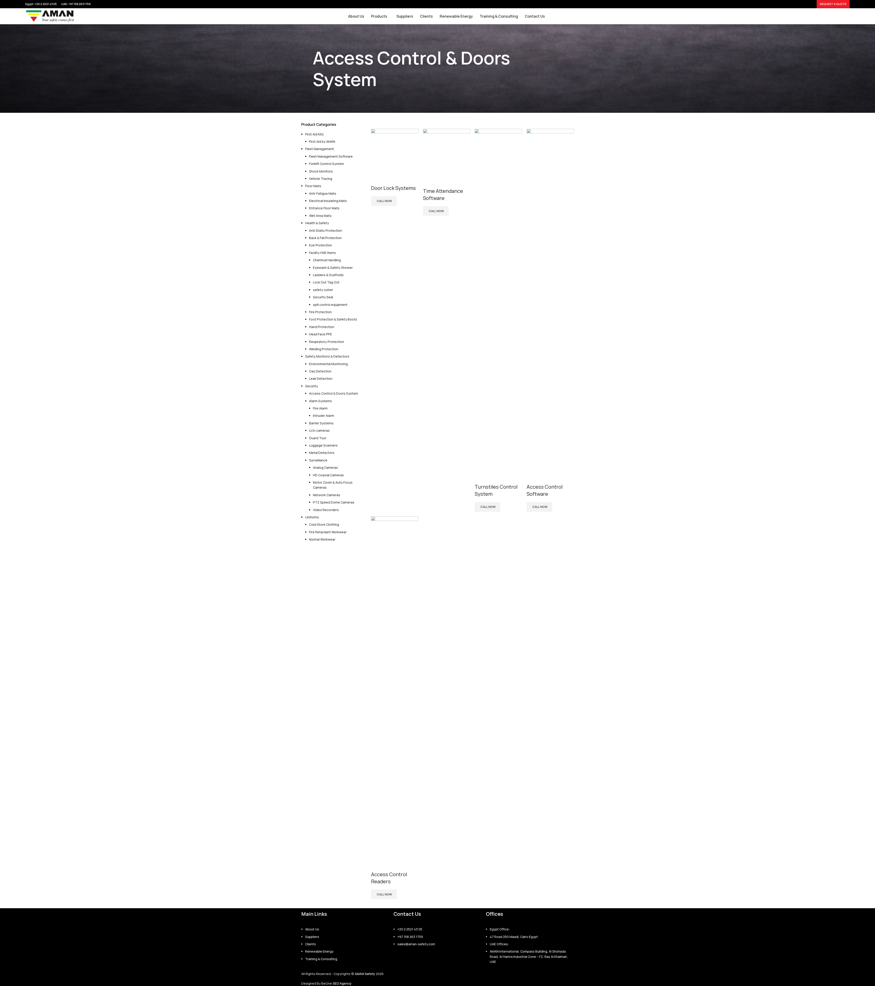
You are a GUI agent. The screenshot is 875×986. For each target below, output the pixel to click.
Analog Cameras (325, 467)
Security (311, 386)
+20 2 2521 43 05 (409, 929)
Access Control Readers (389, 878)
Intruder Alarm (323, 415)
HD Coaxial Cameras (328, 475)
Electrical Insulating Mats (328, 201)
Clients (310, 944)
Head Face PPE (320, 334)
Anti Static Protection (325, 230)
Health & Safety (317, 223)
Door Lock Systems (393, 188)
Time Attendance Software (443, 195)
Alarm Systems (320, 401)
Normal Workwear (322, 539)
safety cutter (323, 290)
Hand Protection (321, 327)
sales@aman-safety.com (416, 944)
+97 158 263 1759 (79, 4)
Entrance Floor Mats (324, 208)
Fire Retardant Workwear (328, 532)
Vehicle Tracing (320, 178)
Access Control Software (545, 490)
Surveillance (318, 460)
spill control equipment (330, 304)
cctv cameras (319, 430)
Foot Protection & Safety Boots (333, 319)
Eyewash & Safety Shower (333, 267)
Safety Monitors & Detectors (327, 356)
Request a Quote (833, 4)
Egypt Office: (500, 929)
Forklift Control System (326, 164)
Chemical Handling (327, 260)
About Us (312, 929)
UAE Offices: (499, 944)
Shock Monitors (321, 171)
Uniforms (312, 517)
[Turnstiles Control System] (498, 300)
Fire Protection (320, 312)
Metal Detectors (321, 452)
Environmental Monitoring (328, 364)
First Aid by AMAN (322, 141)
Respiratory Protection (326, 341)
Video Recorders (326, 510)
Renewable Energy (319, 951)
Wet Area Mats (320, 215)
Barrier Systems (321, 423)
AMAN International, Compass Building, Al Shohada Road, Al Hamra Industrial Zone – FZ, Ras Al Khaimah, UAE (529, 956)
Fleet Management (319, 149)
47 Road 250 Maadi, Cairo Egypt (514, 937)
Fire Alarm (320, 408)
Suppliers (312, 937)
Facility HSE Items (322, 253)
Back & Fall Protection (325, 238)
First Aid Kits (314, 134)
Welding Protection (323, 349)
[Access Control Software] (550, 300)
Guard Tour (317, 438)
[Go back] (307, 68)
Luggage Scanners (323, 445)
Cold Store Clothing (324, 524)
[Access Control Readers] (394, 687)
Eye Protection (320, 245)
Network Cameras (326, 495)
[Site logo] (50, 16)
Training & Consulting (321, 959)
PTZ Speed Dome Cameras (333, 502)
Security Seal (323, 297)
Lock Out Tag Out (326, 282)
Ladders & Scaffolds (328, 275)
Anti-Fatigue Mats (322, 193)
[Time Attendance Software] (446, 152)
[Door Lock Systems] (394, 150)
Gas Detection (320, 371)
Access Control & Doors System (333, 393)
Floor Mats (313, 186)
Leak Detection (320, 378)
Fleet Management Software (331, 156)
